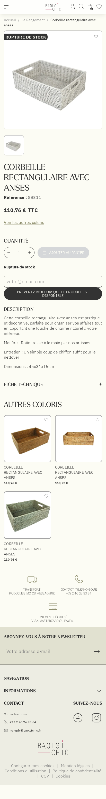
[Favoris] (99, 8)
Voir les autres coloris (24, 222)
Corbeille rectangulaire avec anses (23, 472)
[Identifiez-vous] (73, 7)
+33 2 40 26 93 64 (78, 593)
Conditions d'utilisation (26, 770)
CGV (45, 776)
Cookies (63, 776)
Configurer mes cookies (33, 765)
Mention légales (76, 765)
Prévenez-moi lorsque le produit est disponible (53, 294)
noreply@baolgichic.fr (25, 730)
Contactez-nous (15, 714)
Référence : (15, 197)
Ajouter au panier (66, 252)
